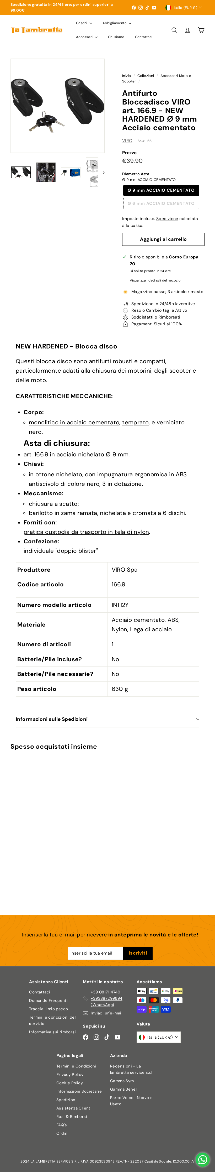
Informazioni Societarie (79, 1091)
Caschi (82, 23)
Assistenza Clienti (74, 1108)
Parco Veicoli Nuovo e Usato (131, 1101)
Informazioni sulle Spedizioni (52, 719)
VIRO (127, 140)
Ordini (62, 1133)
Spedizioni (66, 1099)
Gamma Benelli (124, 1089)
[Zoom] (57, 106)
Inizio (126, 76)
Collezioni (145, 76)
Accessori (85, 37)
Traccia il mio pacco (48, 1009)
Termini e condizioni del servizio (52, 1020)
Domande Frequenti (48, 1000)
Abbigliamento (115, 23)
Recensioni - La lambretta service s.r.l (131, 1069)
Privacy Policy (70, 1074)
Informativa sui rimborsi (52, 1032)
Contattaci (144, 37)
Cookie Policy (69, 1083)
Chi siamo (116, 37)
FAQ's (61, 1125)
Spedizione (167, 218)
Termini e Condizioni (76, 1066)
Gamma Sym (122, 1081)
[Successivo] (101, 172)
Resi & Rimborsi (71, 1116)
